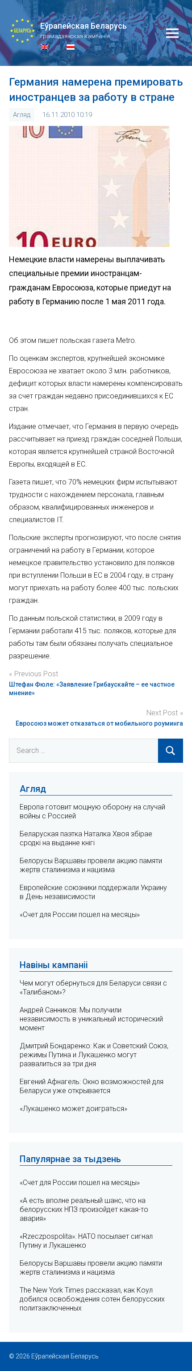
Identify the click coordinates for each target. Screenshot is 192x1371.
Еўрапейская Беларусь (83, 25)
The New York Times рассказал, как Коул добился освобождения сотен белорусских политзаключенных (92, 1299)
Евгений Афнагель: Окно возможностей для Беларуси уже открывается (91, 1086)
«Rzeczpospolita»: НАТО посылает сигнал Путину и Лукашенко (86, 1241)
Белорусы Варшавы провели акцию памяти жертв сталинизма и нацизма (91, 865)
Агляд (21, 115)
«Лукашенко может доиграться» (73, 1108)
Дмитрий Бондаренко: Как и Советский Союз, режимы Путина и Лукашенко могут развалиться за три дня (94, 1055)
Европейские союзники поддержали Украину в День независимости (93, 892)
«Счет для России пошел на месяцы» (80, 914)
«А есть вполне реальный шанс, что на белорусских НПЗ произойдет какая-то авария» (84, 1209)
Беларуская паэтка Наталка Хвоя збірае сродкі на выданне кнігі (86, 838)
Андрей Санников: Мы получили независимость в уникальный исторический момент (91, 1019)
